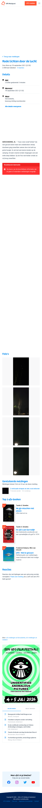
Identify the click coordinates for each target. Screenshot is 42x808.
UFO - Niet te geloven (25, 552)
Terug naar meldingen (11, 57)
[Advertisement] (21, 32)
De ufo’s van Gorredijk (25, 529)
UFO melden (6, 801)
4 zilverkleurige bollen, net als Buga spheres (22, 737)
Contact (36, 801)
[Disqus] (21, 607)
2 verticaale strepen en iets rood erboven (25, 489)
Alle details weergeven (13, 106)
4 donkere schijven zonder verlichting (20, 719)
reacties (20, 68)
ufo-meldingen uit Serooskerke (15, 637)
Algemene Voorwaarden (26, 801)
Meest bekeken (30, 708)
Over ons (14, 801)
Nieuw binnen (12, 708)
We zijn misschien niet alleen (25, 509)
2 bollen (8, 82)
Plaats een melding (16, 577)
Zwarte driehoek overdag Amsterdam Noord (22, 732)
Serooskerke (9, 99)
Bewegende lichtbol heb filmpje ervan (20, 714)
